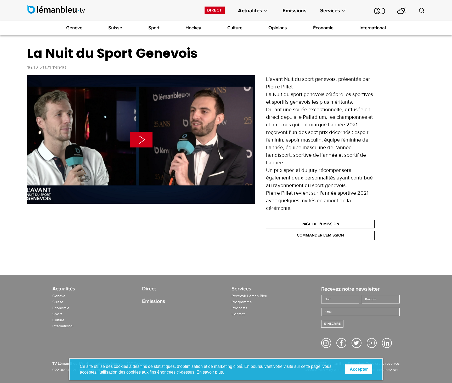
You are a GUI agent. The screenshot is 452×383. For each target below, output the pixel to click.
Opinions (277, 28)
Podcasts (239, 308)
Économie (323, 28)
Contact (238, 314)
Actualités (250, 11)
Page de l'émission (320, 224)
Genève (74, 28)
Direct (214, 10)
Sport (154, 28)
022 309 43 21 (64, 370)
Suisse (115, 28)
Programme (241, 302)
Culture (234, 28)
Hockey (193, 28)
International (372, 28)
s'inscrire (332, 324)
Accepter (359, 369)
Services (330, 11)
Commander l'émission (320, 235)
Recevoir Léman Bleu (249, 296)
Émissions (294, 11)
